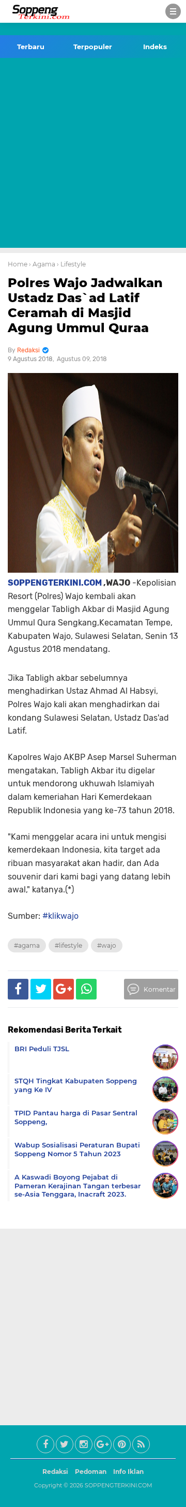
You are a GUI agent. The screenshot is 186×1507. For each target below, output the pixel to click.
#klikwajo (60, 916)
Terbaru (30, 46)
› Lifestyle (71, 264)
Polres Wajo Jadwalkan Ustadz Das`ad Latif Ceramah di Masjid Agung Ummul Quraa (85, 305)
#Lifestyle (68, 945)
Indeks (155, 46)
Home (17, 264)
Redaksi (55, 1471)
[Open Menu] (173, 11)
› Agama (42, 264)
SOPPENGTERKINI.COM (55, 583)
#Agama (27, 945)
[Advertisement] (93, 155)
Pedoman (90, 1471)
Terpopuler (92, 46)
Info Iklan (128, 1471)
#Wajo (106, 945)
